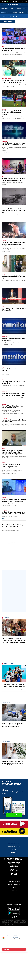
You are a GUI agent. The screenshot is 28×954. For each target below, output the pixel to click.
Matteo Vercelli (5, 283)
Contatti (14, 890)
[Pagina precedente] (19, 543)
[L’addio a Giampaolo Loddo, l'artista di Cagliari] (14, 263)
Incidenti (21, 12)
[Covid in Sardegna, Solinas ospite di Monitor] (14, 356)
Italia (24, 8)
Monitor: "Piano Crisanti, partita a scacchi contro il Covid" (12, 407)
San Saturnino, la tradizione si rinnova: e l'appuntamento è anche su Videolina (14, 513)
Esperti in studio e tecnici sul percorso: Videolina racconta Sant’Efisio (14, 179)
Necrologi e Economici (14, 884)
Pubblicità (14, 887)
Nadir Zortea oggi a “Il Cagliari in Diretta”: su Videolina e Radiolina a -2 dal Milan (13, 112)
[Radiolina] (14, 831)
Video (12, 8)
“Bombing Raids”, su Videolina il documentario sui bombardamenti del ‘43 (13, 210)
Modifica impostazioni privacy (14, 893)
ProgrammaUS (4, 8)
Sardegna (18, 8)
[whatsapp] (7, 1)
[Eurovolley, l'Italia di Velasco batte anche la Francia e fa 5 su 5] (14, 673)
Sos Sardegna (13, 12)
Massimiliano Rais (6, 152)
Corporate (14, 899)
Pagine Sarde (14, 852)
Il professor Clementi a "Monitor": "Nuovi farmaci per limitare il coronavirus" (12, 466)
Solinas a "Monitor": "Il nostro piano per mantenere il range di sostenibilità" (14, 500)
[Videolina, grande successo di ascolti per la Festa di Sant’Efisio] (14, 36)
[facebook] (5, 1)
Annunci (14, 849)
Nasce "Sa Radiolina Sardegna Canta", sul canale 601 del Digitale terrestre (13, 394)
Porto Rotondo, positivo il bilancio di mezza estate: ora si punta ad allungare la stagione (13, 640)
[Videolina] (14, 824)
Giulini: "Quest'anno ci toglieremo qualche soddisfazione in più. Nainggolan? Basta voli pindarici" (12, 452)
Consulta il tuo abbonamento (14, 840)
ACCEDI (24, 1)
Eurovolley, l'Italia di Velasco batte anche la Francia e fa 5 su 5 (14, 685)
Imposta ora (6, 949)
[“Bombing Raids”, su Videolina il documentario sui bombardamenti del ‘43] (14, 196)
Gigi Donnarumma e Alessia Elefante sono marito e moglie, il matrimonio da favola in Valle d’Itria (13, 763)
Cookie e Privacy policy (14, 881)
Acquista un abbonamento (14, 843)
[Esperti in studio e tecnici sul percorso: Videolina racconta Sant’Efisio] (14, 166)
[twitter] (2, 1)
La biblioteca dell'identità (14, 846)
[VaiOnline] (14, 871)
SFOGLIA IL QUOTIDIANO (8, 16)
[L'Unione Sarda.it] (14, 4)
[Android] (14, 913)
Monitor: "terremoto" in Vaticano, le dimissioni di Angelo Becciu (13, 525)
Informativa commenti (14, 896)
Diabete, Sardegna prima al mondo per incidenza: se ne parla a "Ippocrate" (13, 144)
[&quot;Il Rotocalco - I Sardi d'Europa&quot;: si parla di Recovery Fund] (14, 296)
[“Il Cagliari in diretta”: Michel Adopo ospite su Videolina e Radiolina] (14, 68)
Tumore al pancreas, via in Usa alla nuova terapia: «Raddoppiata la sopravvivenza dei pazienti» (12, 724)
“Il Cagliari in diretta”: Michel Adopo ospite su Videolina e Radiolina (13, 81)
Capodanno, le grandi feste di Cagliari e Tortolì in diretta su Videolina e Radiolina (14, 244)
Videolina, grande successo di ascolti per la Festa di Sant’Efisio (13, 49)
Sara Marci (4, 518)
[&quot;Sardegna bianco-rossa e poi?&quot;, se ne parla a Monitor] (14, 326)
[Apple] (14, 908)
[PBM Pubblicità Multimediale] (14, 874)
